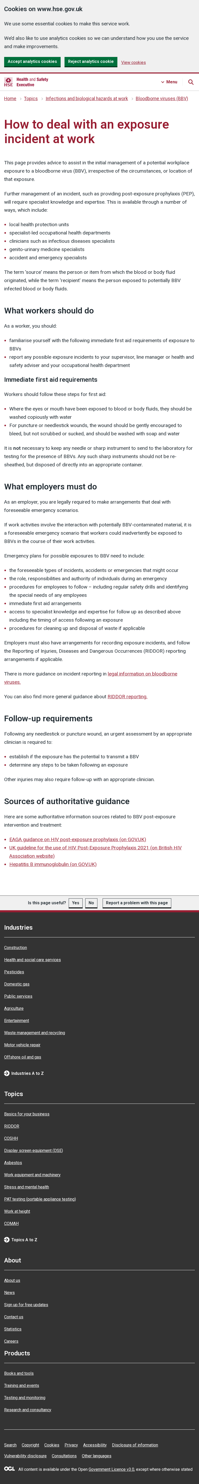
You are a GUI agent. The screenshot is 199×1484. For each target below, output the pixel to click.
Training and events (21, 1385)
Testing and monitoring (24, 1397)
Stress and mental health (26, 1187)
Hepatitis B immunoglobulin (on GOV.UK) (53, 864)
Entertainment (16, 1020)
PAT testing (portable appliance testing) (40, 1199)
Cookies (51, 1445)
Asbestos (13, 1162)
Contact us (13, 1316)
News (9, 1292)
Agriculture (14, 1008)
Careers (11, 1341)
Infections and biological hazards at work (87, 98)
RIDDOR (11, 1126)
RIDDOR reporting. (127, 697)
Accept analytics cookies (32, 61)
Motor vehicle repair (22, 1044)
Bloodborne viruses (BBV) (162, 98)
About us (12, 1280)
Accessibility (95, 1445)
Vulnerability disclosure (25, 1455)
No (91, 902)
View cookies (133, 62)
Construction (15, 947)
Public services (18, 996)
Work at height (17, 1211)
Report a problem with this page (137, 902)
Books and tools (19, 1373)
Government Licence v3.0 (111, 1469)
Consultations (64, 1455)
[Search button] (190, 82)
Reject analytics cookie (91, 61)
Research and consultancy (27, 1409)
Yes (75, 902)
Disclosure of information (135, 1445)
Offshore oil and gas (22, 1057)
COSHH (11, 1138)
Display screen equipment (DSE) (33, 1150)
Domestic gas (17, 984)
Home (10, 98)
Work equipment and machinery (32, 1174)
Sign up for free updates (26, 1304)
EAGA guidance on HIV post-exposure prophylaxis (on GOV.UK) (77, 839)
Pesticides (14, 971)
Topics (31, 98)
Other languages (96, 1455)
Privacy (71, 1445)
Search (10, 1445)
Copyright (30, 1445)
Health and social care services (32, 959)
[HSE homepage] (26, 82)
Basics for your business (26, 1114)
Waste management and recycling (34, 1032)
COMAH (11, 1223)
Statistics (13, 1329)
